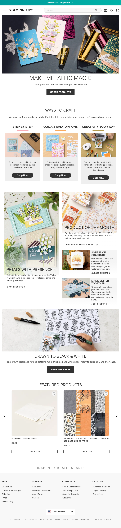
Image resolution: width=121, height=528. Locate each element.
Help (4, 481)
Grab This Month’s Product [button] (80, 244)
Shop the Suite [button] (15, 287)
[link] (111, 10)
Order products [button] (60, 92)
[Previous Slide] (5, 418)
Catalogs (98, 481)
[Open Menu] (4, 10)
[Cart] (117, 10)
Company (37, 481)
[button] (105, 10)
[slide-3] (71, 69)
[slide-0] (50, 69)
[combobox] (73, 10)
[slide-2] (64, 69)
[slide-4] (78, 69)
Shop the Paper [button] (60, 369)
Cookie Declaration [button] (102, 520)
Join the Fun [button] (98, 304)
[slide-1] (57, 69)
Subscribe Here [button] (99, 273)
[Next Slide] (116, 418)
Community (68, 481)
